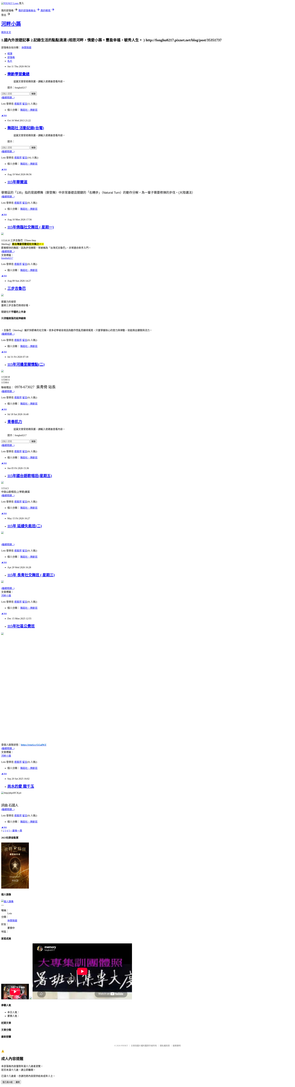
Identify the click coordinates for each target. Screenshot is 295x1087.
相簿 (9, 53)
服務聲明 (177, 1045)
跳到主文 (6, 32)
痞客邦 (18, 103)
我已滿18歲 (7, 1082)
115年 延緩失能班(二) (24, 526)
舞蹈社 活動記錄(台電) (25, 128)
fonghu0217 (7, 258)
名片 (9, 61)
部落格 (11, 57)
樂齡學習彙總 (18, 74)
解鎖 (33, 94)
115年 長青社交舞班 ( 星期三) (31, 575)
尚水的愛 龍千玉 (20, 786)
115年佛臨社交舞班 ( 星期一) (30, 227)
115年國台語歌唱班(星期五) (29, 476)
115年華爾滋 (17, 182)
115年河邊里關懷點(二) (26, 364)
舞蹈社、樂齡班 (28, 110)
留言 (24, 103)
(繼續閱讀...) (7, 97)
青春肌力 (14, 422)
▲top (4, 115)
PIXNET (124, 1045)
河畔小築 (11, 24)
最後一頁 (17, 830)
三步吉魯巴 (16, 288)
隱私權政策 (165, 1045)
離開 (18, 1082)
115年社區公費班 (21, 626)
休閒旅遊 (26, 47)
